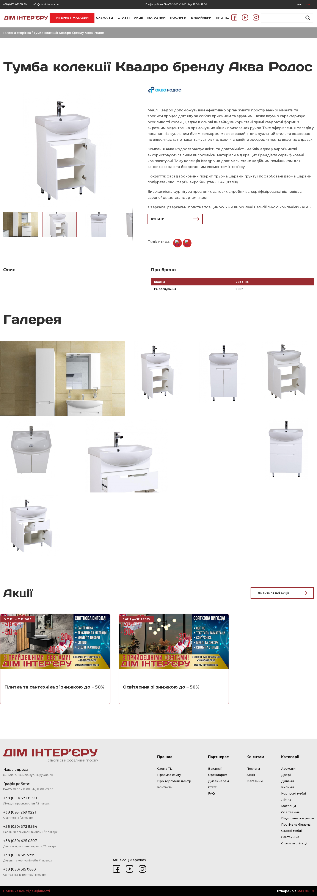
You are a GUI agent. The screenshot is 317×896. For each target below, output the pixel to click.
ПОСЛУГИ (178, 18)
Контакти (164, 787)
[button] (128, 97)
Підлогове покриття (297, 818)
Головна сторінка (17, 33)
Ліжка (286, 800)
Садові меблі (291, 831)
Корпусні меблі (293, 793)
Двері (286, 775)
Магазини (254, 781)
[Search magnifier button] (307, 18)
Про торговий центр (174, 781)
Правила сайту (169, 775)
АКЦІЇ (138, 18)
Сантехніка (290, 837)
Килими (287, 787)
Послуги (253, 769)
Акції (250, 775)
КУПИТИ (158, 219)
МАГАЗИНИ (156, 18)
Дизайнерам (218, 781)
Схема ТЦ (165, 769)
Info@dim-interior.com (46, 4)
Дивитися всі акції (273, 593)
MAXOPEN (305, 891)
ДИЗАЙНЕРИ (201, 18)
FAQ (211, 793)
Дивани (287, 781)
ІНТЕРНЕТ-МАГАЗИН (72, 18)
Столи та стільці (294, 843)
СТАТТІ (124, 18)
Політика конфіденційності (26, 891)
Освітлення (290, 812)
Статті (212, 787)
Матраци (288, 806)
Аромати (288, 769)
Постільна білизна (296, 824)
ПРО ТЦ (222, 18)
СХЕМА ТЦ (104, 18)
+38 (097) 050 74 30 (15, 4)
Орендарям (217, 775)
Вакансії (215, 769)
